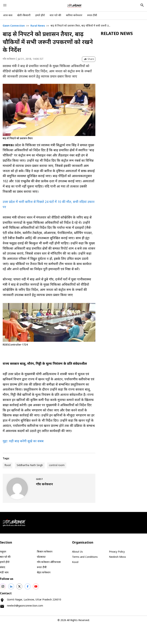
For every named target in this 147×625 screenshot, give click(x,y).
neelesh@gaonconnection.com (25, 606)
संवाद (2, 567)
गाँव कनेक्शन (9, 59)
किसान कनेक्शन (44, 552)
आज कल (7, 15)
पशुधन (3, 552)
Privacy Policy (117, 552)
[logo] (74, 5)
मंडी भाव (4, 572)
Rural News (37, 26)
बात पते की (55, 15)
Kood (75, 562)
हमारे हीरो (40, 15)
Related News (117, 34)
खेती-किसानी (23, 15)
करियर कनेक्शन (74, 15)
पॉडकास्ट (41, 557)
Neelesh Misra (117, 557)
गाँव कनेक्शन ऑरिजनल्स (49, 562)
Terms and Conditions (85, 557)
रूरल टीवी (92, 15)
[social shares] (3, 586)
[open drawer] (5, 5)
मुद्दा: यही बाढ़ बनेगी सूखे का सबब (23, 441)
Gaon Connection (14, 26)
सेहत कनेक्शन (43, 572)
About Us (77, 552)
